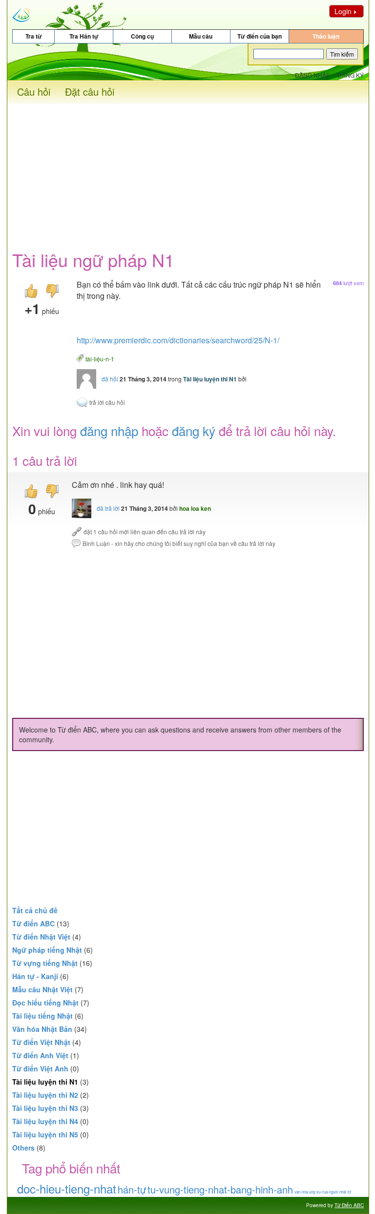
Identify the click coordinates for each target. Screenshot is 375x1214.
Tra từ (33, 36)
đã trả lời (108, 508)
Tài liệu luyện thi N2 (45, 1095)
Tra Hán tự (84, 36)
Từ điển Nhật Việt (41, 937)
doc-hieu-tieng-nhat (66, 1188)
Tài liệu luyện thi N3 (45, 1108)
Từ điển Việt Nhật (41, 1042)
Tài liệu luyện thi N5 (45, 1134)
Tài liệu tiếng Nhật (42, 1016)
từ (349, 1191)
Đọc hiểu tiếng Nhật (45, 1002)
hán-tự (132, 1189)
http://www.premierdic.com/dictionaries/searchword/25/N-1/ (178, 340)
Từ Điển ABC (349, 1205)
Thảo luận (325, 36)
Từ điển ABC (33, 923)
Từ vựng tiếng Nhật (45, 963)
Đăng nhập (312, 75)
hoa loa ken (195, 508)
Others (23, 1147)
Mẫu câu (200, 36)
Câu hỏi (33, 91)
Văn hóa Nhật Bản (42, 1029)
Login (343, 11)
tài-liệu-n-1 (99, 358)
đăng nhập (109, 430)
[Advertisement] (188, 172)
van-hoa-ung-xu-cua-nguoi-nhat (320, 1191)
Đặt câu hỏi (89, 91)
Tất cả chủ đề (35, 910)
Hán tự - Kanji (35, 976)
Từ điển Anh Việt (40, 1055)
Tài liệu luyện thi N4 (45, 1121)
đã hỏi (110, 379)
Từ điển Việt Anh (40, 1068)
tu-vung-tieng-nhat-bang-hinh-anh (220, 1189)
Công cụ (142, 36)
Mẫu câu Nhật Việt (42, 989)
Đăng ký (350, 75)
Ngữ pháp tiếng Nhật (47, 950)
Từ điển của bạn (259, 36)
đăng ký (193, 430)
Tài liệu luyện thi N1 (210, 379)
